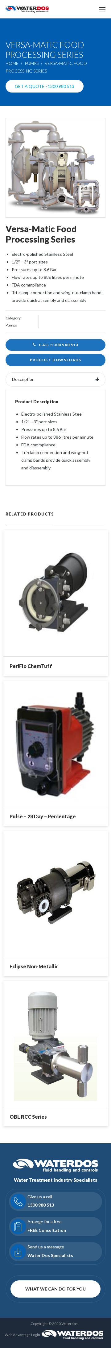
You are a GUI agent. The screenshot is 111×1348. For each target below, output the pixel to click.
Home (12, 63)
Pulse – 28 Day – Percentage (43, 816)
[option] (55, 168)
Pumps (32, 63)
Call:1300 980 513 (58, 344)
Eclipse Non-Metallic (34, 966)
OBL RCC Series (28, 1117)
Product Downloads (55, 360)
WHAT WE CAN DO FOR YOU (55, 1288)
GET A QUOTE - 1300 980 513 (44, 86)
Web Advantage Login (22, 1334)
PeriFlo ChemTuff (31, 666)
